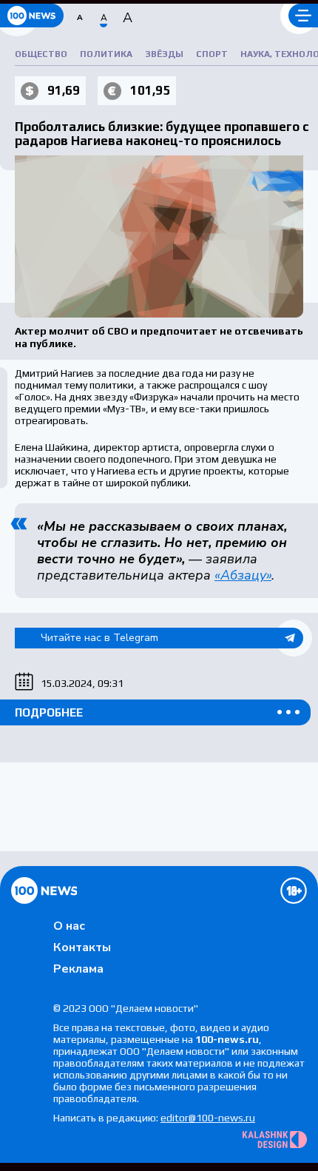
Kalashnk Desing (275, 1139)
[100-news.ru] (32, 15)
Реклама (78, 969)
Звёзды (164, 54)
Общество (41, 54)
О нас (69, 926)
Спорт (212, 54)
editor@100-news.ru (207, 1118)
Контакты (82, 947)
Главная (44, 890)
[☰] (303, 15)
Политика (106, 54)
